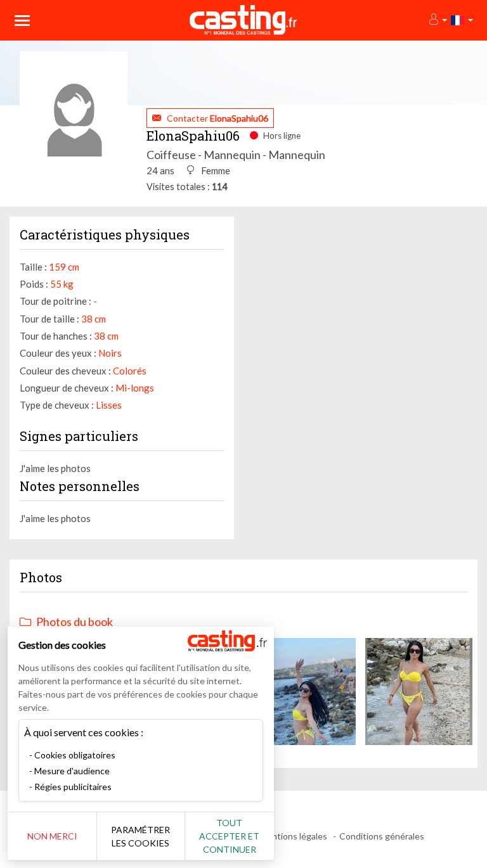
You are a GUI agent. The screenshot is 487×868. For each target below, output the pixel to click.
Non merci (52, 836)
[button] (437, 20)
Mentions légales (293, 836)
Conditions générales (381, 836)
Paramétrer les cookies (140, 836)
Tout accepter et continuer (229, 836)
